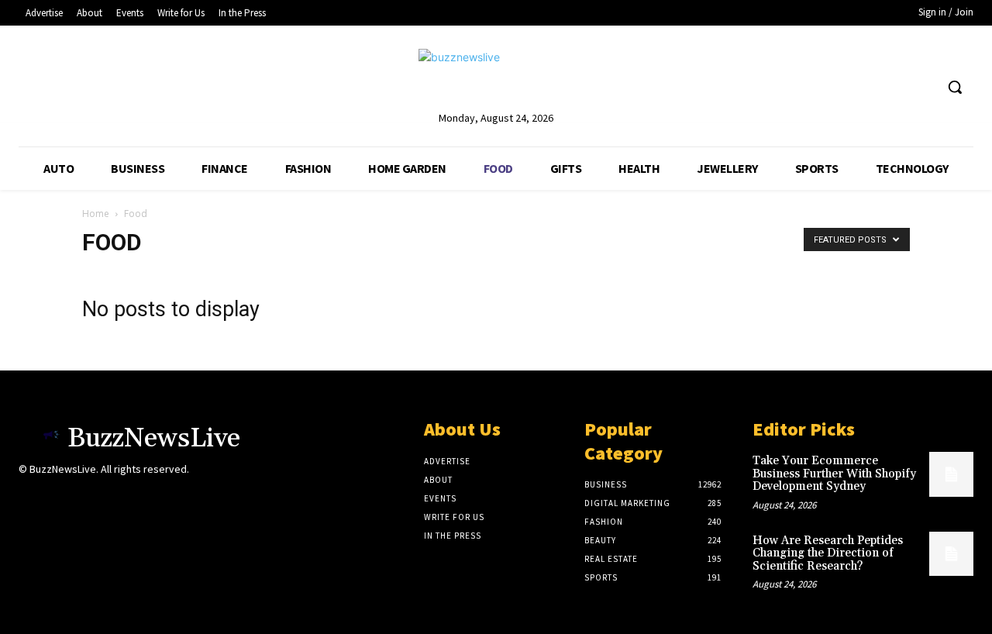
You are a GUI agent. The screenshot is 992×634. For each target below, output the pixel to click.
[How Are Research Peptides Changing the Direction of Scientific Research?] (951, 554)
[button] (954, 86)
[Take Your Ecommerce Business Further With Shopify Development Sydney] (951, 474)
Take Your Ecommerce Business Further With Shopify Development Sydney (834, 473)
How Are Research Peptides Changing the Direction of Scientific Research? (828, 553)
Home (95, 213)
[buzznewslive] (495, 79)
